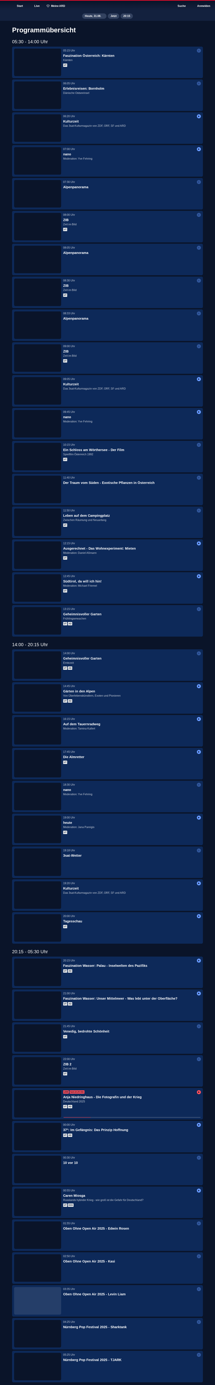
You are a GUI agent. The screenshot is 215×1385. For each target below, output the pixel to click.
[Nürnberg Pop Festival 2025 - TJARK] (37, 1366)
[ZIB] (37, 226)
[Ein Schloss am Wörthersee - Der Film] (37, 456)
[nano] (37, 161)
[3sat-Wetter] (37, 862)
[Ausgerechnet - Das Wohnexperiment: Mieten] (37, 555)
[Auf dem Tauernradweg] (37, 731)
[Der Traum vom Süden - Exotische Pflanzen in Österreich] (37, 489)
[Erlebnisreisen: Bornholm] (37, 95)
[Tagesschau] (37, 928)
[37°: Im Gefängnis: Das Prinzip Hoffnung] (37, 1136)
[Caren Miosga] (37, 1202)
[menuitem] (5, 6)
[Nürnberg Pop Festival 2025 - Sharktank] (37, 1333)
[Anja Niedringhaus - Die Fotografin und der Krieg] (37, 1103)
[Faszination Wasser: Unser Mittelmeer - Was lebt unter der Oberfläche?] (37, 1005)
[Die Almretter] (37, 763)
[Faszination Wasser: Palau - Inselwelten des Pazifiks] (37, 972)
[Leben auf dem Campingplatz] (37, 522)
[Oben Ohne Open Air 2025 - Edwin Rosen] (37, 1235)
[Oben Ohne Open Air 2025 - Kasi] (37, 1268)
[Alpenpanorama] (37, 194)
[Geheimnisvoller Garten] (37, 621)
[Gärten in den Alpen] (37, 698)
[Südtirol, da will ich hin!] (37, 588)
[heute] (37, 829)
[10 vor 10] (37, 1169)
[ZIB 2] (37, 1071)
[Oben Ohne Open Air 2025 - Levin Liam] (37, 1301)
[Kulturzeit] (37, 128)
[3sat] (107, 6)
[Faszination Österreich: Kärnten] (37, 62)
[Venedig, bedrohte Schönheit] (37, 1038)
